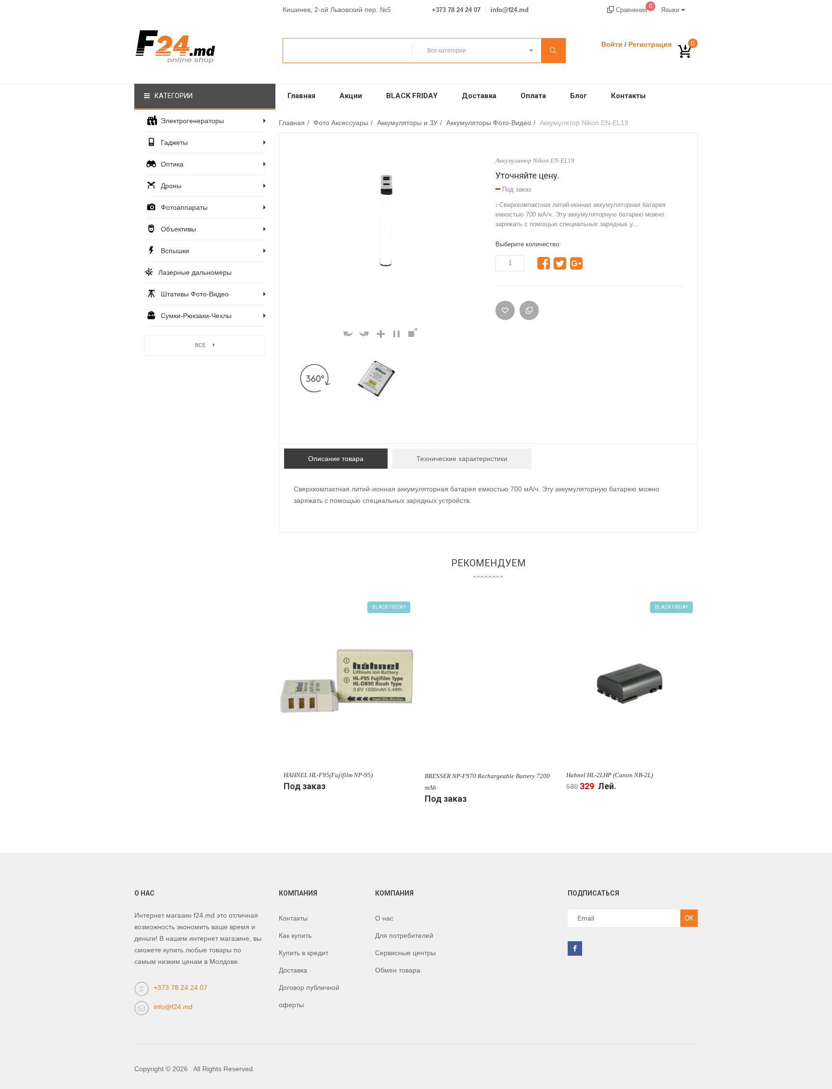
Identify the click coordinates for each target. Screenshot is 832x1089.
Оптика (172, 164)
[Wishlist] (505, 310)
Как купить (295, 935)
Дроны (171, 186)
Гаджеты (174, 142)
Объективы (178, 229)
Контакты (628, 95)
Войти (612, 44)
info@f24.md (510, 10)
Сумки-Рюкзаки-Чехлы (196, 316)
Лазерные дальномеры (195, 272)
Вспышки (175, 251)
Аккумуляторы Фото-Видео (488, 123)
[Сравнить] (529, 310)
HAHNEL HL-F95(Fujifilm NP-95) (328, 775)
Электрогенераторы (192, 121)
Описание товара (336, 458)
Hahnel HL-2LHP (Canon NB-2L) (609, 775)
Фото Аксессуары (340, 123)
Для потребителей (404, 935)
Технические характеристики (461, 458)
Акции (350, 95)
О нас (384, 918)
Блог (578, 95)
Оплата (533, 95)
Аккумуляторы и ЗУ (407, 123)
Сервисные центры (405, 953)
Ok (689, 918)
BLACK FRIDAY (412, 95)
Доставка (479, 95)
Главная (301, 95)
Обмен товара (397, 970)
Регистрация (650, 44)
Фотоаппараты (184, 207)
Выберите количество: (528, 244)
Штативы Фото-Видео (195, 294)
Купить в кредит (303, 953)
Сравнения (633, 10)
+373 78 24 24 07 (456, 10)
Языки (670, 10)
